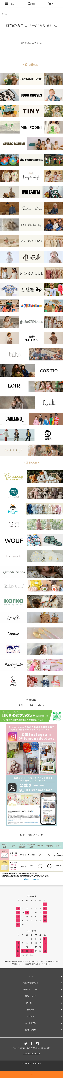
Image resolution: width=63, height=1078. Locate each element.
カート (54, 4)
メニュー (12, 4)
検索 (33, 4)
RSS (15, 1048)
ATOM (22, 1048)
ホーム (4, 14)
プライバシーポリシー (31, 1053)
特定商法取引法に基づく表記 (38, 1048)
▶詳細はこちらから (31, 879)
